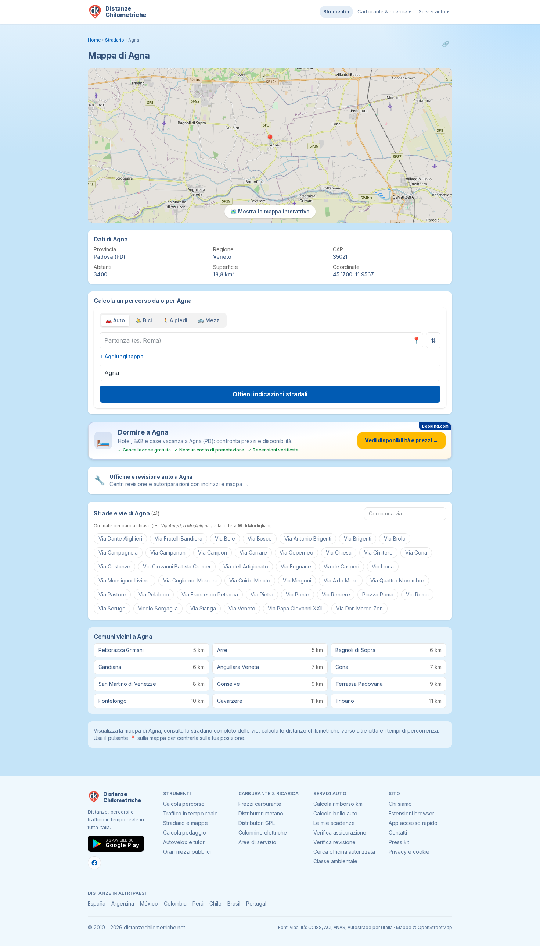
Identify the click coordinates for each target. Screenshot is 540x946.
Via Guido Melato (249, 580)
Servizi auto (434, 11)
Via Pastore (112, 594)
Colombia (175, 903)
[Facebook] (94, 862)
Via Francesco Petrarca (209, 594)
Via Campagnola (118, 552)
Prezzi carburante (259, 804)
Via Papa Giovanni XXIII (296, 608)
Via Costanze (114, 566)
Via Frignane (296, 566)
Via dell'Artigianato (245, 566)
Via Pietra (262, 594)
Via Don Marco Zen (359, 608)
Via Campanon (167, 552)
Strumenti (336, 11)
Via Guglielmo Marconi (190, 580)
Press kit (399, 842)
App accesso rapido (413, 823)
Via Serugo (112, 608)
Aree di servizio (257, 842)
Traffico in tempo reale (190, 813)
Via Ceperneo (296, 552)
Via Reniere (336, 594)
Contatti (398, 832)
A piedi (175, 320)
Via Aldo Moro (341, 580)
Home (94, 40)
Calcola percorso (184, 804)
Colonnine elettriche (262, 832)
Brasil (233, 903)
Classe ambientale (335, 861)
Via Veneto (241, 608)
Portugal (256, 903)
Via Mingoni (297, 580)
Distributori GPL (256, 823)
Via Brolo (395, 538)
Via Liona (383, 566)
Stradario (115, 40)
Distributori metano (260, 813)
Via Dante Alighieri (120, 538)
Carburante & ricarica (384, 11)
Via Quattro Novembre (397, 580)
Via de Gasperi (341, 566)
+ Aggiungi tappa (122, 356)
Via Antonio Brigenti (307, 538)
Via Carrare (253, 552)
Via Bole (225, 538)
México (149, 903)
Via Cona (416, 552)
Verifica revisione (334, 842)
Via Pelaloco (153, 594)
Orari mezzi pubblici (187, 851)
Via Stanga (203, 608)
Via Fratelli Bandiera (178, 538)
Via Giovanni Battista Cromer (177, 566)
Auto (115, 320)
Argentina (122, 903)
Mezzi (209, 320)
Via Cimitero (378, 552)
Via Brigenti (357, 538)
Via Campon (212, 552)
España (96, 903)
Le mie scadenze (333, 823)
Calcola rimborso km (337, 804)
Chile (215, 903)
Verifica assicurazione (339, 832)
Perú (198, 903)
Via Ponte (297, 594)
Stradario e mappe (185, 823)
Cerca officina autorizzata (344, 851)
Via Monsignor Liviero (124, 580)
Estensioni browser (411, 813)
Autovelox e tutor (184, 842)
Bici (143, 320)
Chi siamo (400, 804)
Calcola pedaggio (184, 832)
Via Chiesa (339, 552)
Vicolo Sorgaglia (158, 608)
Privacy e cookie (409, 851)
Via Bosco (260, 538)
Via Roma (417, 594)
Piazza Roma (377, 594)
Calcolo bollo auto (335, 813)
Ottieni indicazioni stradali (270, 394)
